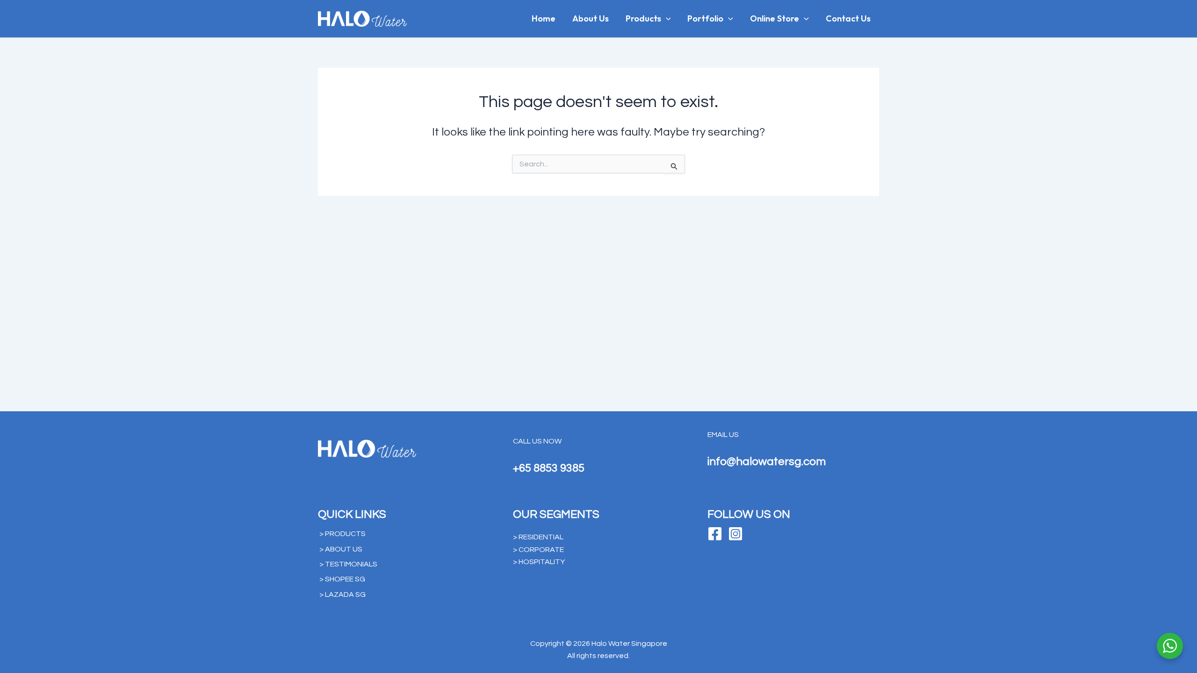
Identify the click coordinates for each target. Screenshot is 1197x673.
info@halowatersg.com (766, 461)
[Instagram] (735, 533)
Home (543, 18)
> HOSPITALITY (539, 562)
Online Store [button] (774, 18)
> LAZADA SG (342, 594)
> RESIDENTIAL (538, 537)
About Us (590, 18)
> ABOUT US (340, 549)
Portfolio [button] (705, 18)
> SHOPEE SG (342, 579)
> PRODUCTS (342, 533)
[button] (666, 18)
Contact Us (848, 18)
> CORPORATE (538, 549)
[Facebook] (714, 533)
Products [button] (643, 18)
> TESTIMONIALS (348, 564)
